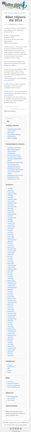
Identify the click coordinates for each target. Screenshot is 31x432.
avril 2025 (10, 195)
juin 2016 (9, 256)
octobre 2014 (11, 285)
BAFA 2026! (10, 133)
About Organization (12, 396)
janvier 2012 (10, 328)
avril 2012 (10, 324)
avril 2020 (10, 221)
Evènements (11, 13)
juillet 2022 (10, 208)
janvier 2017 (10, 247)
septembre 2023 (11, 203)
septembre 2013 (11, 302)
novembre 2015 (11, 265)
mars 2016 (10, 262)
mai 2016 (10, 258)
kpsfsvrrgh (10, 155)
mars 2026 (10, 190)
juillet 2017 (10, 241)
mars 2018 (10, 234)
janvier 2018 (10, 238)
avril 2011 (10, 342)
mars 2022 (10, 210)
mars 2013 (10, 307)
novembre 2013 (11, 300)
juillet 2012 (10, 320)
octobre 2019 (11, 223)
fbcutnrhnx (10, 162)
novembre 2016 (11, 250)
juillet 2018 (10, 228)
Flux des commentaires (13, 385)
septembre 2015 (11, 269)
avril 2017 (10, 243)
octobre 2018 (11, 227)
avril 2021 (10, 216)
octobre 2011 (11, 333)
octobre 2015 (11, 267)
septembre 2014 (11, 287)
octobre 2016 (11, 252)
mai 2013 (10, 306)
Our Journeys (11, 398)
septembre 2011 (11, 335)
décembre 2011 (11, 329)
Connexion (10, 381)
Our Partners (11, 400)
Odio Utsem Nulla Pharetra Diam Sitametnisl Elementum (15, 164)
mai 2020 (10, 219)
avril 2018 (10, 232)
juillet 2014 (10, 289)
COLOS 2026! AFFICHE (14, 134)
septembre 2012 (11, 318)
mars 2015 (10, 278)
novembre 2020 (11, 217)
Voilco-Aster (17, 431)
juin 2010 (9, 353)
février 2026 (10, 192)
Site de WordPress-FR (13, 387)
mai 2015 (10, 274)
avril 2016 (10, 260)
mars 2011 (10, 344)
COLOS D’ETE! (11, 136)
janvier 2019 (10, 225)
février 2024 (10, 201)
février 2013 (10, 309)
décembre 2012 (11, 313)
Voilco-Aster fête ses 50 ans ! (17, 109)
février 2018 (10, 236)
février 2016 (10, 263)
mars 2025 (10, 197)
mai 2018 (10, 230)
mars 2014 (10, 295)
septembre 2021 (11, 214)
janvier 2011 (10, 346)
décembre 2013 (11, 298)
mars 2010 (10, 355)
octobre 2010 (11, 350)
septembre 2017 (11, 239)
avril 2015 (10, 276)
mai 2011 (9, 341)
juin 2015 (9, 273)
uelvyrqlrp (10, 175)
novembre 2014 (11, 284)
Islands (9, 370)
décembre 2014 (11, 282)
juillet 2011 (10, 339)
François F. (21, 24)
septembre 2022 (11, 206)
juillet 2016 (10, 254)
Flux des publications (13, 383)
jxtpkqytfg (10, 168)
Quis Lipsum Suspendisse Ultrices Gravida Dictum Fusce (15, 177)
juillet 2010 (10, 352)
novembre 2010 (11, 348)
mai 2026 (10, 188)
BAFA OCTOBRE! (12, 138)
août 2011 (10, 337)
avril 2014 (10, 293)
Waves (9, 372)
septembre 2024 (11, 199)
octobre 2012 (11, 317)
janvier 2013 (10, 311)
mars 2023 (10, 205)
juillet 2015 (10, 271)
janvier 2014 (10, 296)
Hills (8, 368)
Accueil (5, 13)
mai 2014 (10, 291)
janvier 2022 (10, 212)
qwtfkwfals (10, 147)
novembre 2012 (11, 315)
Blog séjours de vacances (12, 106)
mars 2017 (10, 245)
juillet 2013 (10, 304)
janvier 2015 (10, 280)
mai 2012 (10, 322)
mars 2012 (10, 326)
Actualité (9, 365)
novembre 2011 (11, 331)
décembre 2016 (11, 249)
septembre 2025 (11, 194)
